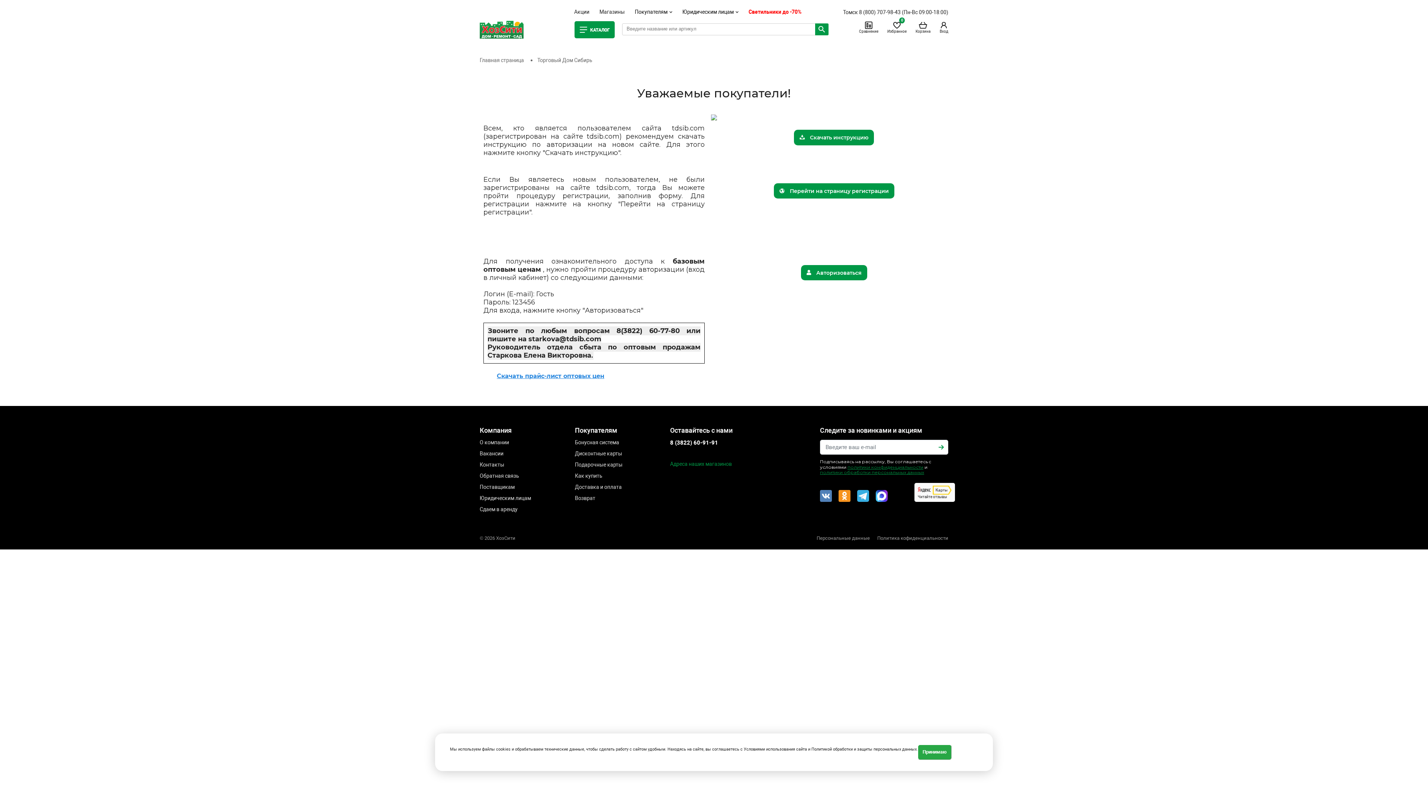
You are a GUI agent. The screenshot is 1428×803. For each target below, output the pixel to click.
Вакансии (492, 454)
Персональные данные (843, 538)
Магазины (612, 12)
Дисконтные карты (598, 454)
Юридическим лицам (505, 498)
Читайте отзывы (932, 497)
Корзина (923, 31)
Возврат (585, 498)
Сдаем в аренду (499, 509)
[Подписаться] (941, 447)
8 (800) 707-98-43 (880, 12)
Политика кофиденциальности (912, 538)
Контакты (492, 465)
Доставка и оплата (598, 487)
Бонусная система (597, 442)
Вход (944, 31)
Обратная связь (499, 476)
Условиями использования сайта (775, 749)
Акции (581, 12)
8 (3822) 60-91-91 (694, 442)
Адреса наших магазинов (701, 464)
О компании (494, 442)
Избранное (897, 27)
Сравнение (868, 31)
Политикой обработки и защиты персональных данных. (864, 749)
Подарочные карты (599, 465)
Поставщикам (497, 487)
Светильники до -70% (775, 12)
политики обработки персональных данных (872, 472)
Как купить (588, 476)
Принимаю (935, 752)
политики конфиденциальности (885, 467)
